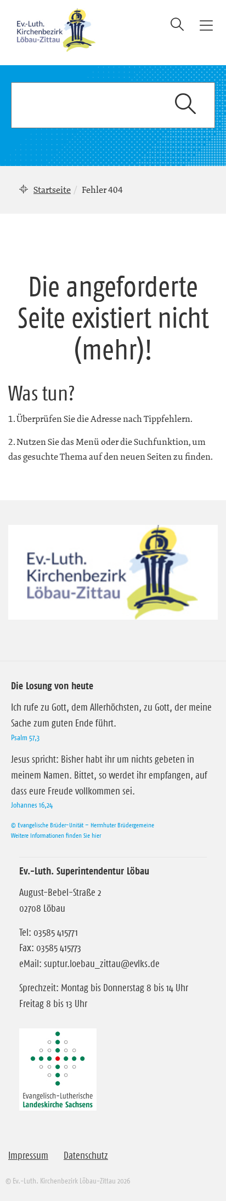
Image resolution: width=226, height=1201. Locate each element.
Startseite (52, 190)
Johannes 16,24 (32, 805)
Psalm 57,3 (25, 737)
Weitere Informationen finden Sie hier (56, 835)
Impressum (28, 1155)
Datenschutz (86, 1155)
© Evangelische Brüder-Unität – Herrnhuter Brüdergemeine (82, 825)
